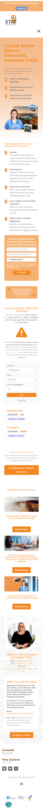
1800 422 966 (24, 663)
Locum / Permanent (15, 385)
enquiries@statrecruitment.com (21, 670)
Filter (21, 395)
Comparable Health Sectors (21, 470)
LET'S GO (21, 273)
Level (9, 375)
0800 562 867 (24, 661)
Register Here (21, 735)
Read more (21, 8)
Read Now (21, 529)
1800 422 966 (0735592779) (7, 753)
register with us (13, 352)
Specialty (11, 366)
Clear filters (21, 400)
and (22, 265)
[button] (39, 31)
